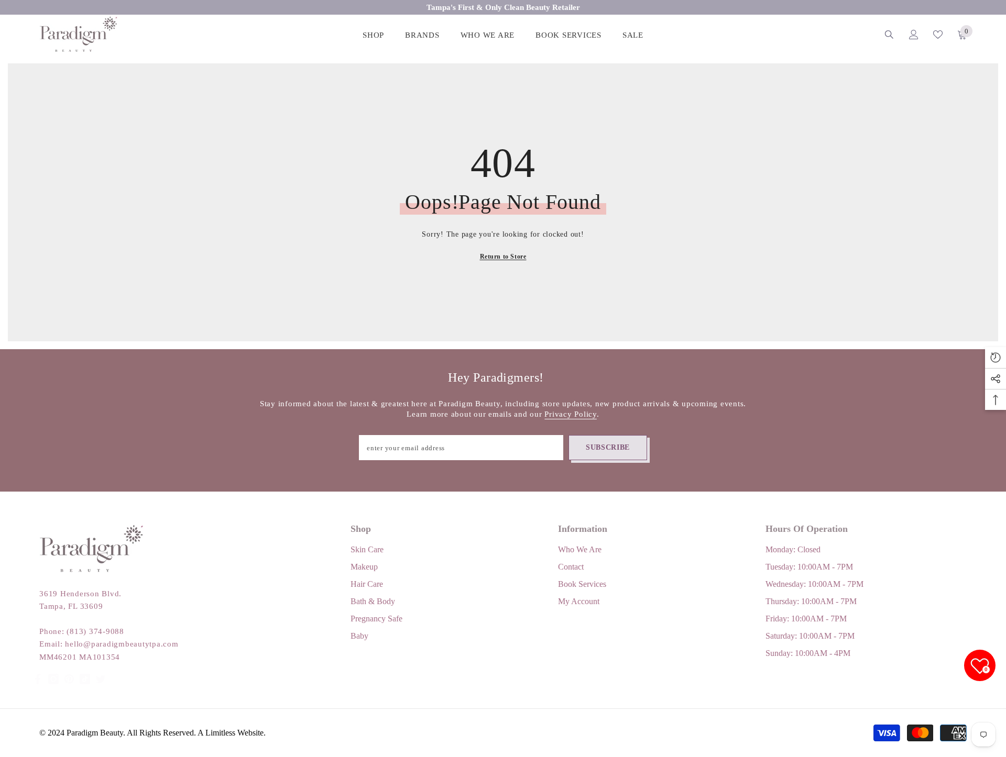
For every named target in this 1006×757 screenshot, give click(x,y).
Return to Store (503, 256)
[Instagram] (53, 668)
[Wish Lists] (938, 34)
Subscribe (608, 447)
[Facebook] (37, 668)
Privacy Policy (570, 414)
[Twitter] (100, 668)
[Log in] (913, 34)
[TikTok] (85, 668)
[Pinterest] (69, 668)
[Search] (889, 34)
